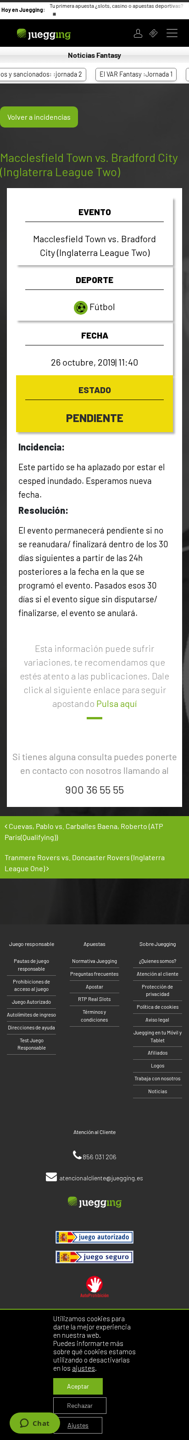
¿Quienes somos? (157, 961)
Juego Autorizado (31, 1002)
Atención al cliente (157, 974)
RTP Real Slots (94, 999)
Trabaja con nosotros (157, 1078)
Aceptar (78, 1386)
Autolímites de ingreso (31, 1014)
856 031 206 (100, 1157)
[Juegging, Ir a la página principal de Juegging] (55, 33)
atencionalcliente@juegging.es (101, 1178)
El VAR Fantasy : (126, 74)
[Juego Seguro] (94, 1237)
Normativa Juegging (94, 961)
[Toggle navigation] (172, 33)
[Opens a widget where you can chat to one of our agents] (34, 1423)
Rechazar (80, 1405)
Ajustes (78, 1425)
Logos (157, 1065)
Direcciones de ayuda (31, 1027)
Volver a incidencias (39, 116)
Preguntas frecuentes (94, 974)
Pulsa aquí (116, 703)
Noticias (157, 1091)
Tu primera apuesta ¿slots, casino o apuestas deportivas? (116, 5)
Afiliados (157, 1053)
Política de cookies (157, 1007)
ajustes (83, 1368)
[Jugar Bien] (94, 1257)
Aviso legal (157, 1020)
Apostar (94, 987)
